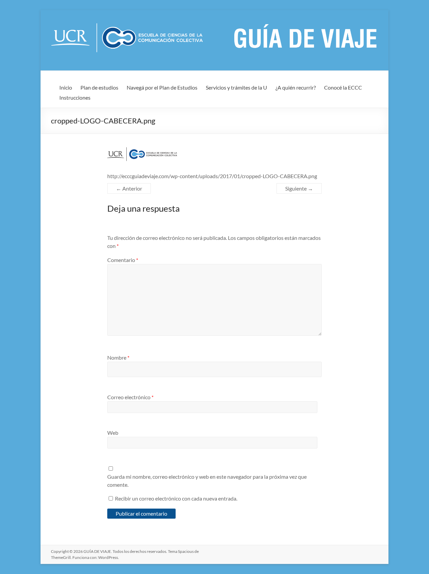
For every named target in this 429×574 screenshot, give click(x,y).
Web (112, 432)
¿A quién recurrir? (295, 87)
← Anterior (129, 188)
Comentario (122, 260)
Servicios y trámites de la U (236, 87)
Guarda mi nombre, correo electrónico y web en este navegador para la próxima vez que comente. (207, 480)
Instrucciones (74, 97)
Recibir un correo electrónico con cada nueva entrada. (176, 498)
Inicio (65, 87)
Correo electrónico (130, 397)
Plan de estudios (99, 87)
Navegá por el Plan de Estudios (162, 87)
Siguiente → (299, 188)
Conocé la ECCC (343, 87)
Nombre (118, 357)
